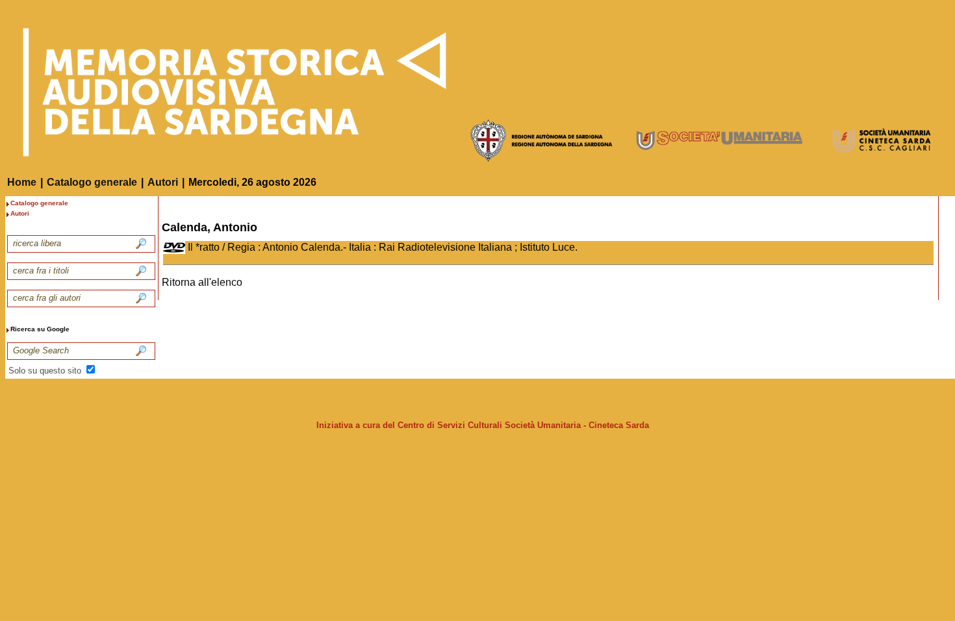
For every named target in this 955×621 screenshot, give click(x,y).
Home (21, 182)
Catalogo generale (92, 182)
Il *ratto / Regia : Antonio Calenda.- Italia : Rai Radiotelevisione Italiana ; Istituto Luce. (383, 247)
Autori (162, 182)
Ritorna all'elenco (202, 282)
